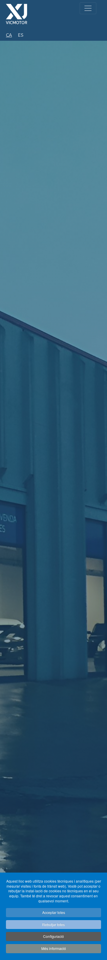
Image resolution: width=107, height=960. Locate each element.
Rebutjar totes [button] (53, 924)
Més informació (53, 948)
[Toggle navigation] (88, 8)
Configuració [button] (53, 936)
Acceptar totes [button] (53, 912)
